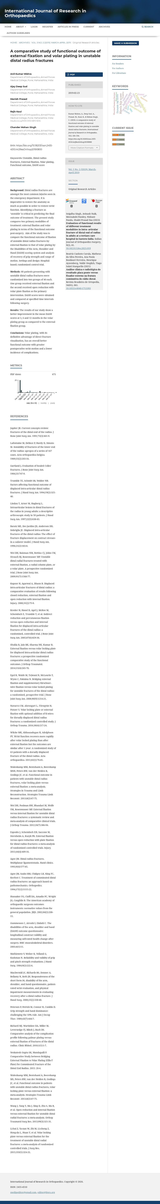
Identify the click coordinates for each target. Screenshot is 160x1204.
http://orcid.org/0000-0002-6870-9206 (25, 121)
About (20, 26)
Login (34, 26)
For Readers (118, 63)
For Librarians (119, 73)
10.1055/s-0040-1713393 (78, 288)
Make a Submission (125, 43)
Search (148, 26)
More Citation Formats (82, 147)
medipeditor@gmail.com (23, 1192)
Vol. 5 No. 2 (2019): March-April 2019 (51, 42)
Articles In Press (68, 26)
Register (47, 26)
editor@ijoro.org (46, 1192)
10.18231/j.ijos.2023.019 (78, 248)
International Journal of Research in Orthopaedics (45, 13)
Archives (104, 26)
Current (88, 26)
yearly (52, 403)
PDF (72, 74)
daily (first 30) (32, 403)
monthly (44, 403)
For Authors (118, 68)
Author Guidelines (18, 33)
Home (8, 26)
